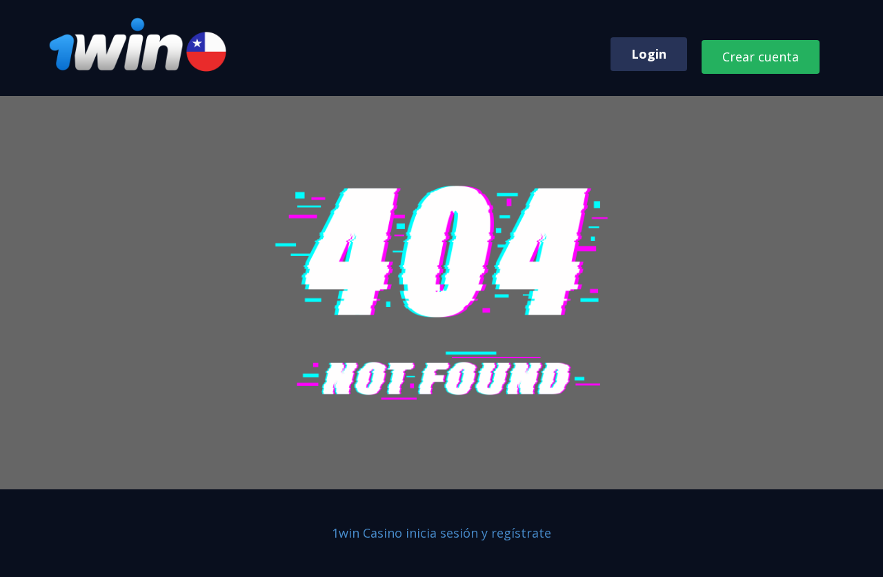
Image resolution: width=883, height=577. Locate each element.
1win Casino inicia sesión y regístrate (441, 533)
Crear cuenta (760, 56)
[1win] (139, 45)
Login (648, 54)
